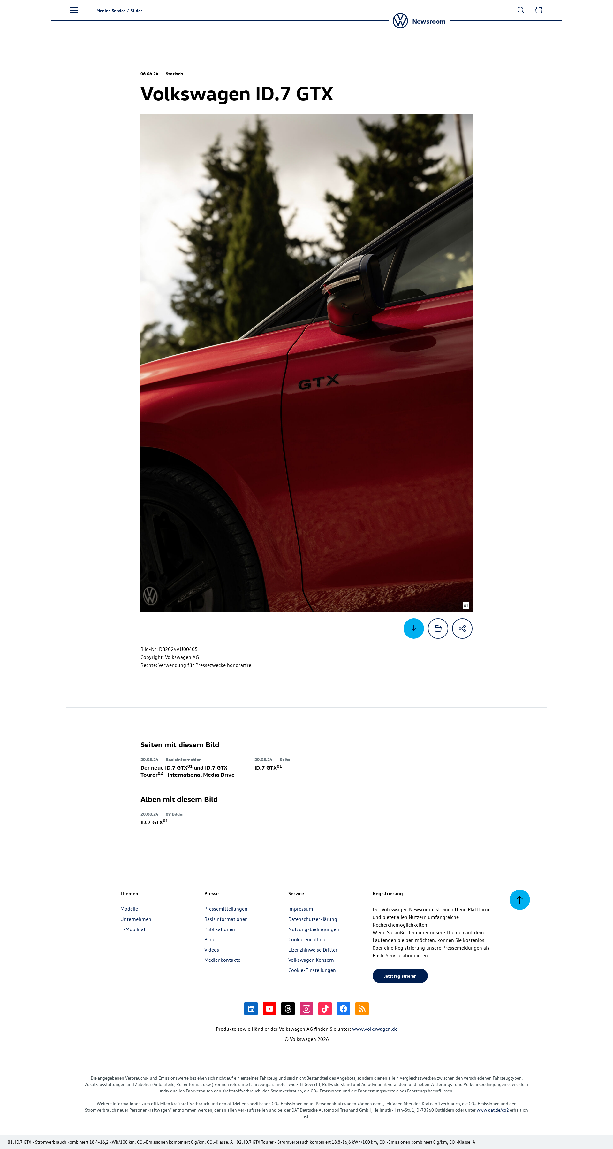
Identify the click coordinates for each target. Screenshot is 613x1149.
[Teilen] (462, 628)
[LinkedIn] (251, 1008)
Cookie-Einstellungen (312, 970)
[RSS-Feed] (362, 1008)
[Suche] (521, 10)
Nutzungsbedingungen (313, 929)
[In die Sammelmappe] (438, 628)
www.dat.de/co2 (493, 1110)
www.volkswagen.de (374, 1029)
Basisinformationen (226, 919)
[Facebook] (343, 1008)
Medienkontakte (222, 960)
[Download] (414, 628)
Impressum (300, 909)
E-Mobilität (133, 929)
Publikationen (219, 929)
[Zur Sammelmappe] (539, 10)
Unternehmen (135, 919)
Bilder (210, 939)
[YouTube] (269, 1008)
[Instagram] (306, 1008)
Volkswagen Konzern (311, 960)
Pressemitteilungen (225, 909)
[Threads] (288, 1008)
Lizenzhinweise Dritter (312, 949)
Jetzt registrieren (400, 976)
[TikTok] (325, 1008)
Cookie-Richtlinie (307, 939)
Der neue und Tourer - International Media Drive (187, 771)
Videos (211, 949)
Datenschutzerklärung (312, 919)
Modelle (129, 909)
